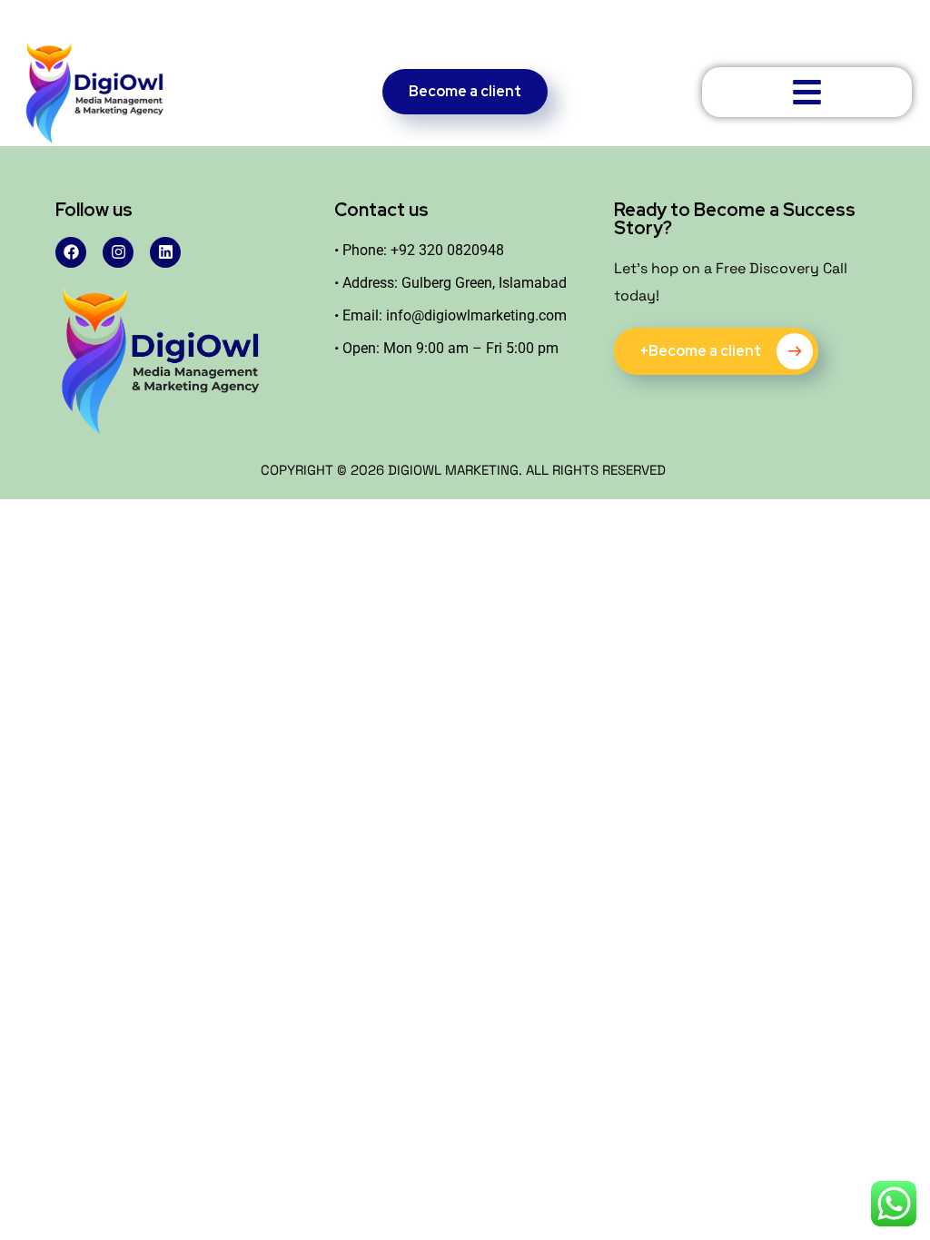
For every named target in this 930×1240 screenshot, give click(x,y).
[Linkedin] (165, 252)
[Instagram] (118, 252)
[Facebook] (70, 252)
